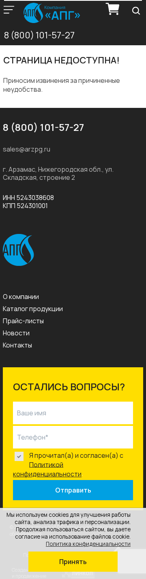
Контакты (17, 345)
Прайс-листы (23, 320)
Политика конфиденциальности (88, 543)
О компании (21, 296)
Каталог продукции (33, 308)
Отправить (73, 490)
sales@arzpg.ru (26, 149)
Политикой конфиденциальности (47, 469)
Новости (16, 332)
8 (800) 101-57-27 (39, 35)
